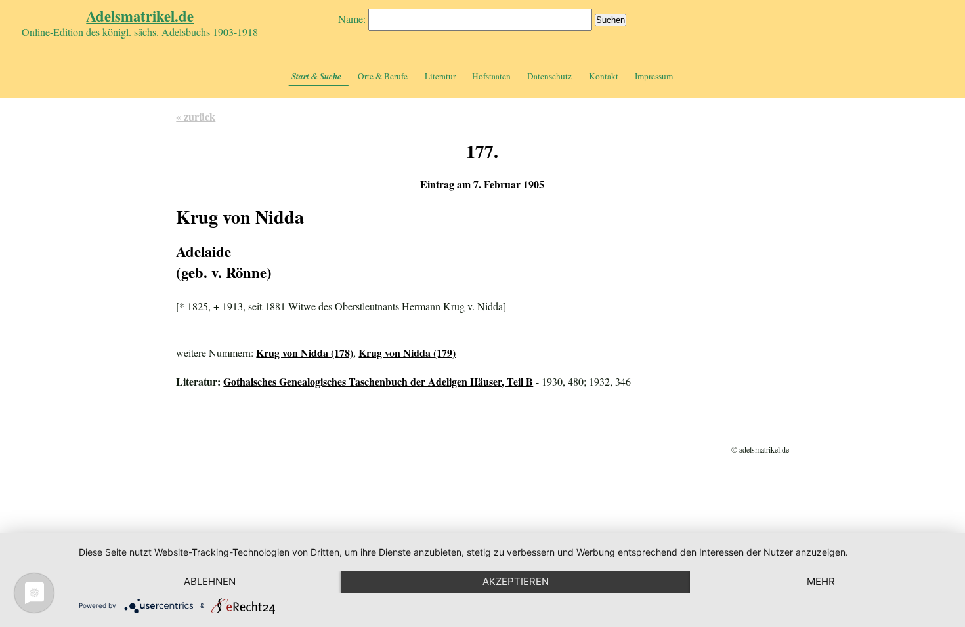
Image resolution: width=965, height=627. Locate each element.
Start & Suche (316, 76)
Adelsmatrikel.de (140, 16)
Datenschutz (549, 76)
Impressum (654, 76)
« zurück (195, 116)
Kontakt (603, 76)
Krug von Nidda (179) (407, 352)
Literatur (440, 76)
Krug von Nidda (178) (304, 352)
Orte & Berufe (383, 76)
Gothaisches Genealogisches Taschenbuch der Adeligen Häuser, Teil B (378, 381)
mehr (821, 581)
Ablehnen (210, 581)
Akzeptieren (515, 581)
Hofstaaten (491, 76)
